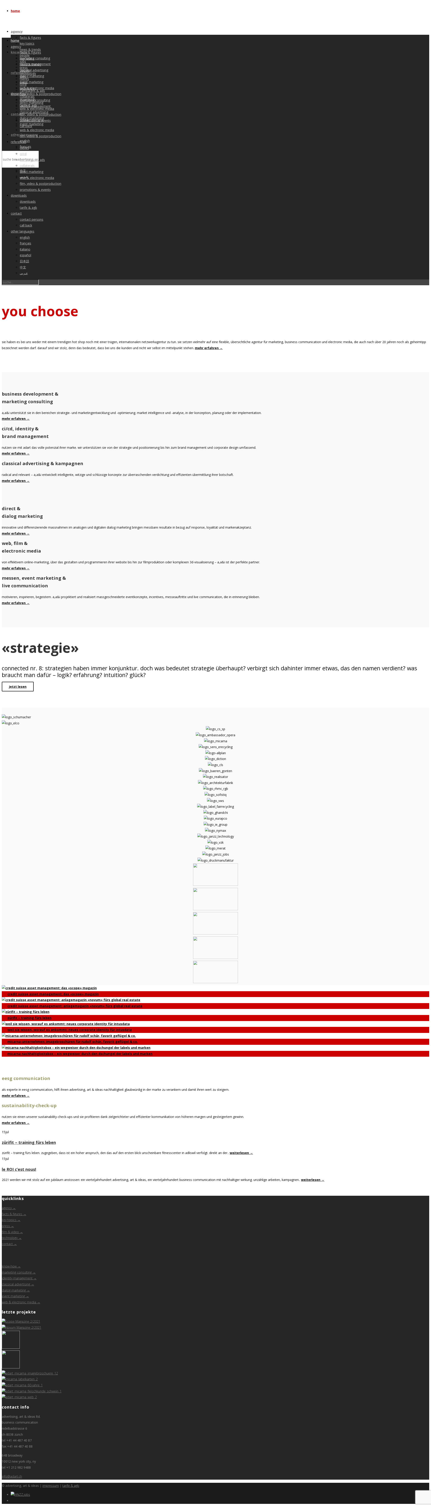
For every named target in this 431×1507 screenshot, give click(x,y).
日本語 (24, 261)
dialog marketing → (16, 1290)
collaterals (27, 165)
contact (16, 213)
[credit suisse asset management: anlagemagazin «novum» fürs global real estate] (21, 1327)
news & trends (30, 64)
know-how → (11, 1266)
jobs (23, 76)
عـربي (24, 273)
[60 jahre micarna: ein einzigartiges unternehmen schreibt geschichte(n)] (22, 1385)
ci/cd (23, 154)
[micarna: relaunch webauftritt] (19, 1397)
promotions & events (35, 189)
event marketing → (15, 1296)
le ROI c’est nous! (19, 1169)
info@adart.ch (12, 1476)
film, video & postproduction (40, 94)
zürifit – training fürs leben (29, 1142)
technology (28, 88)
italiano (25, 249)
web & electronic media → (21, 1302)
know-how (19, 52)
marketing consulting (35, 58)
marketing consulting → (19, 1272)
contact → (9, 1244)
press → (8, 1226)
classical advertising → (18, 1284)
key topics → (11, 1220)
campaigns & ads (32, 160)
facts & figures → (14, 1214)
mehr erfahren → (209, 348)
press (24, 82)
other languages (22, 231)
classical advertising (34, 70)
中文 (23, 267)
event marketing (31, 82)
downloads (19, 195)
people (25, 70)
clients (24, 148)
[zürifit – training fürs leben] (11, 1347)
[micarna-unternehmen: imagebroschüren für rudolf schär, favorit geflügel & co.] (30, 1373)
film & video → (12, 1232)
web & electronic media (37, 130)
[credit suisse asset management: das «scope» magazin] (21, 1321)
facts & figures (30, 37)
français (25, 243)
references (18, 142)
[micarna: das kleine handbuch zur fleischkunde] (32, 1391)
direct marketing (31, 172)
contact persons (31, 219)
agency (17, 31)
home (15, 11)
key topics (27, 43)
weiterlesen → (241, 1153)
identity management (35, 106)
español (25, 255)
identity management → (19, 1278)
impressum (50, 1485)
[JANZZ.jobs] (20, 1494)
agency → (9, 1208)
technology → (12, 1238)
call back (26, 225)
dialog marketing (32, 76)
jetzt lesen (17, 686)
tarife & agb (28, 207)
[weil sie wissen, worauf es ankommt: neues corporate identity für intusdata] (11, 1367)
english (25, 237)
